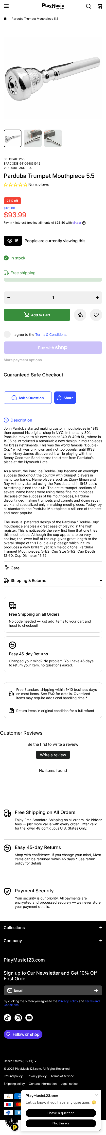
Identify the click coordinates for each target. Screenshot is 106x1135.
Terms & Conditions (50, 334)
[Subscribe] (96, 990)
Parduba (25, 168)
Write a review (53, 754)
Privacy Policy (68, 1001)
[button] (99, 6)
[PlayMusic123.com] (53, 6)
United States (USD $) (18, 1061)
